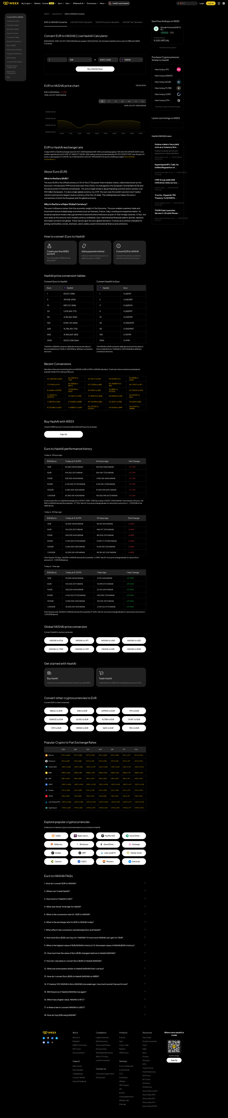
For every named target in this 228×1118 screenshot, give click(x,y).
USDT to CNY (90, 767)
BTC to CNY (90, 755)
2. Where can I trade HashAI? (57, 891)
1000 (101, 340)
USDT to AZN (66, 767)
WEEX (46, 14)
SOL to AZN (66, 790)
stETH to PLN (139, 802)
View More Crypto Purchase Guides (167, 107)
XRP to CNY (90, 779)
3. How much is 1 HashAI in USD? (58, 899)
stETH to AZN (66, 802)
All (142, 101)
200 (49, 328)
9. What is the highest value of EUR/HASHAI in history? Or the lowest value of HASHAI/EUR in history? (89, 945)
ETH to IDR (114, 761)
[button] (27, 3)
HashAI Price (57, 14)
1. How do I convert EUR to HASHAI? (60, 883)
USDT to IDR (115, 767)
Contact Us (101, 1069)
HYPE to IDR (115, 808)
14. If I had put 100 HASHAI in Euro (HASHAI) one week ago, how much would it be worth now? (86, 984)
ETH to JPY (126, 761)
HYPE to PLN (139, 808)
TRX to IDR (114, 796)
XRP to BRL (78, 779)
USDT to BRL (78, 767)
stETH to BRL (78, 802)
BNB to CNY (90, 773)
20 (48, 311)
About (75, 1032)
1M (116, 101)
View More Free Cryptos (167, 48)
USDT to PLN (139, 767)
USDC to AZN (66, 784)
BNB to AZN (66, 773)
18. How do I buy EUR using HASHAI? (60, 1015)
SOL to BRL (78, 790)
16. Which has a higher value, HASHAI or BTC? (64, 999)
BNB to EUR (103, 773)
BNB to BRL (78, 773)
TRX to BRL (78, 796)
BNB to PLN (139, 773)
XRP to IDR (114, 779)
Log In (202, 3)
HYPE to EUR (103, 808)
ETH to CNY (90, 761)
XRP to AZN (66, 779)
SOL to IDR (115, 790)
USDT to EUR (103, 767)
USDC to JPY (127, 784)
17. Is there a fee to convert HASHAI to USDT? (64, 1007)
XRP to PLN (138, 779)
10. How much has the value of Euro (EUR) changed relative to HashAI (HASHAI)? (79, 953)
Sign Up (174, 1060)
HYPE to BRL (78, 808)
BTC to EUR (103, 755)
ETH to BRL (78, 761)
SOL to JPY (126, 790)
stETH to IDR (115, 802)
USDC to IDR (115, 784)
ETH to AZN (66, 761)
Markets (37, 3)
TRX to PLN (138, 796)
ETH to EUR (103, 761)
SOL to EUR (103, 790)
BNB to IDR (115, 773)
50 (100, 328)
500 (49, 334)
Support (76, 1061)
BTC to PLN (139, 755)
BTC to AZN (66, 755)
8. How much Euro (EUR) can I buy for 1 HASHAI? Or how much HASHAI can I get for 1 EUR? (83, 937)
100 (101, 334)
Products (123, 1032)
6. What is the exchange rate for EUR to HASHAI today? (69, 922)
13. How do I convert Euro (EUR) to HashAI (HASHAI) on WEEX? (71, 976)
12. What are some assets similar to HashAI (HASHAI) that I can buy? (74, 968)
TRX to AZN (65, 796)
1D (102, 101)
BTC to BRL (78, 755)
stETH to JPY (127, 802)
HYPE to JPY (127, 808)
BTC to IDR (115, 755)
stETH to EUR (103, 802)
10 (100, 317)
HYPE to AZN (66, 808)
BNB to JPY (127, 773)
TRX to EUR (103, 796)
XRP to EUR (103, 779)
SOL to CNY (90, 790)
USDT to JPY (127, 767)
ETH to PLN (138, 761)
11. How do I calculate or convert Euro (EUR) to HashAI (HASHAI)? (73, 961)
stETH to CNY (91, 802)
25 (100, 323)
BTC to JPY (127, 755)
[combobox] (80, 59)
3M (122, 101)
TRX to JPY (126, 796)
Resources (147, 1032)
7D (109, 101)
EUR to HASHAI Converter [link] (75, 14)
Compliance (101, 1032)
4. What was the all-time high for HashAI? (62, 906)
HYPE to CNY (90, 808)
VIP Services (100, 1077)
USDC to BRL (78, 784)
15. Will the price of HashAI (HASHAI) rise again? (65, 992)
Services (123, 1061)
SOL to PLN (139, 790)
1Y (136, 101)
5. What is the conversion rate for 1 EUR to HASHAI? (67, 914)
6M (129, 101)
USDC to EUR (103, 784)
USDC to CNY (91, 784)
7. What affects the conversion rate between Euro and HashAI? (72, 930)
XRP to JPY (126, 779)
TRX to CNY (90, 796)
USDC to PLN (139, 784)
